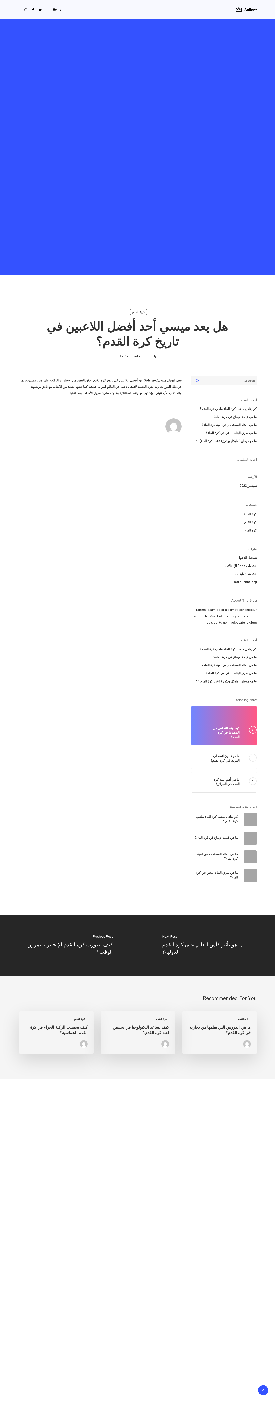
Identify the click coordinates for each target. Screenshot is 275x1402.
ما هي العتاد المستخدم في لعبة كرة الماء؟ (229, 425)
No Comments (129, 356)
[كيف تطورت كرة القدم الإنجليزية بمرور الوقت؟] (69, 945)
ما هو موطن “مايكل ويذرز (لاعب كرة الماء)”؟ (226, 441)
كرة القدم (138, 312)
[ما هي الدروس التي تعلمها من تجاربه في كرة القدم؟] (219, 1032)
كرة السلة (250, 514)
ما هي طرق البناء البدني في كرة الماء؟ (231, 433)
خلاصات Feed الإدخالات (241, 566)
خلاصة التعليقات (246, 574)
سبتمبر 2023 (248, 486)
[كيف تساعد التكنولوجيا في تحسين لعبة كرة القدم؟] (138, 1032)
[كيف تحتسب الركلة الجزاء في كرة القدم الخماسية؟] (56, 1032)
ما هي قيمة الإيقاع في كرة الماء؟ (235, 417)
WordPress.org (245, 582)
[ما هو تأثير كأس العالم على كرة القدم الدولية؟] (206, 945)
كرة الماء (251, 530)
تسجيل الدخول (247, 558)
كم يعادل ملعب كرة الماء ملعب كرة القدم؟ (228, 409)
